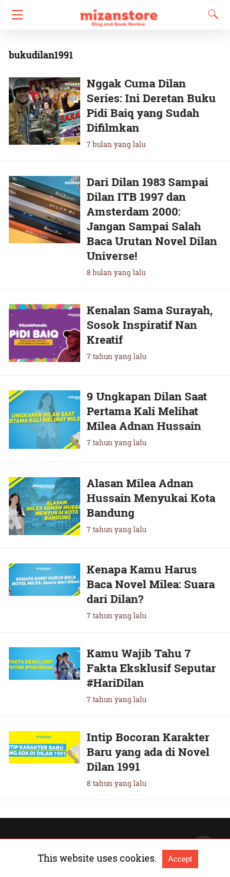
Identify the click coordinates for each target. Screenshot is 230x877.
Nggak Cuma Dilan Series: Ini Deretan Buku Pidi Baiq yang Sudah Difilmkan (151, 105)
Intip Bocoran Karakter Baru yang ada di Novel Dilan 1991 (148, 751)
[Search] (210, 14)
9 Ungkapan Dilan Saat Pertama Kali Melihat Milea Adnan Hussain (147, 411)
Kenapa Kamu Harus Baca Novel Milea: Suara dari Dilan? (151, 584)
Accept (180, 859)
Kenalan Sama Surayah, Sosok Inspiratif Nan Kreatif (150, 324)
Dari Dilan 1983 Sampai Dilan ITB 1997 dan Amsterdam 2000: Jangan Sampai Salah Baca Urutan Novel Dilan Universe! (152, 218)
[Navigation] (14, 15)
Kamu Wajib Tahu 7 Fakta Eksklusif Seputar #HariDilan (151, 667)
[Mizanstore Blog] (118, 12)
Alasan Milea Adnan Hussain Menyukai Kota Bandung (151, 497)
